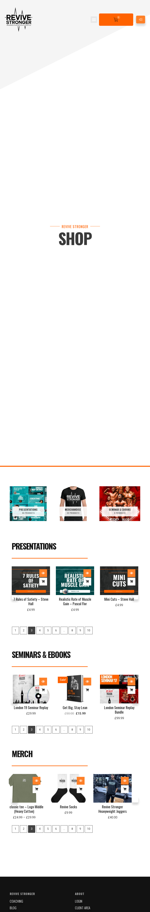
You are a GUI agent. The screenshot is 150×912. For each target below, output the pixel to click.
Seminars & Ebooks (41, 654)
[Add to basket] (43, 581)
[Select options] (43, 789)
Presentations (34, 546)
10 (88, 630)
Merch (22, 753)
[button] (94, 19)
